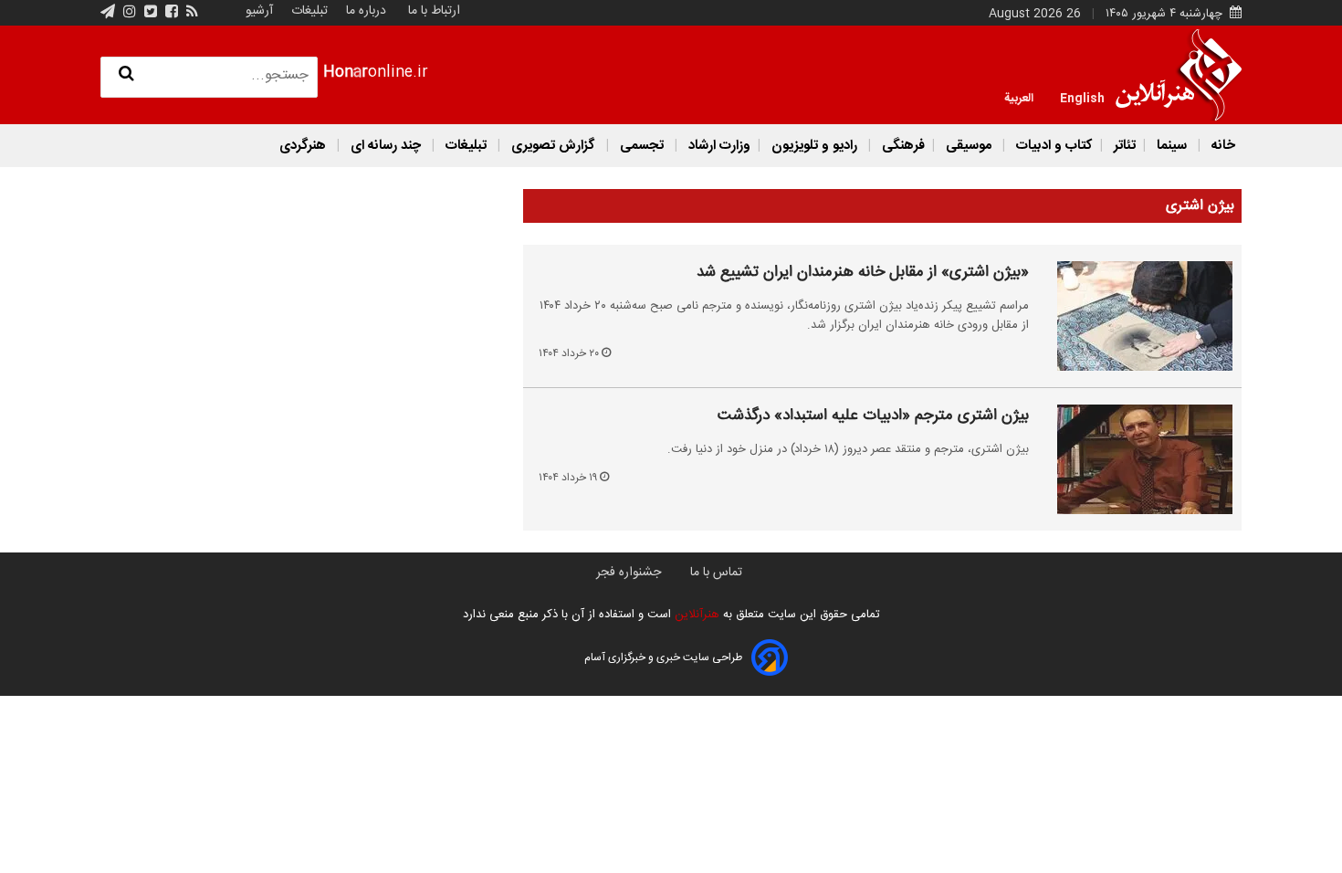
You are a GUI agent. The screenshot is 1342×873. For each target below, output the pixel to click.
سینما (1171, 145)
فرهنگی (901, 145)
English (1082, 97)
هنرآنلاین (695, 615)
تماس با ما (716, 573)
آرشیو (259, 11)
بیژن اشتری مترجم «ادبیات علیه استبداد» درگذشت (873, 416)
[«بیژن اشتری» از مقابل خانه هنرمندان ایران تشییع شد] (1134, 316)
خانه (1221, 145)
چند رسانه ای (386, 145)
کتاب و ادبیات (1052, 145)
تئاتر (1123, 145)
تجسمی (641, 145)
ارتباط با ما (434, 11)
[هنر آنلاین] (1179, 75)
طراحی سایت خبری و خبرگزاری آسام (663, 657)
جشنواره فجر (628, 573)
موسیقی (968, 145)
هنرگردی (303, 145)
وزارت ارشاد (717, 145)
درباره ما (366, 11)
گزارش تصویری (553, 145)
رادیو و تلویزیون (814, 145)
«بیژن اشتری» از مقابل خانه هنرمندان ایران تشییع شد (863, 273)
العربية (1018, 97)
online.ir (375, 72)
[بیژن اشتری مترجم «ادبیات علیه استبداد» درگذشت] (1134, 459)
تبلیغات (308, 11)
